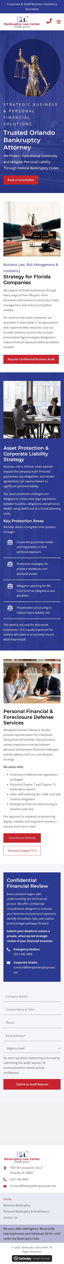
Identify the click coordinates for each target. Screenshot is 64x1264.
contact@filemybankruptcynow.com (33, 1186)
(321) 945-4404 (23, 954)
